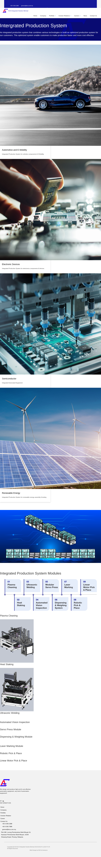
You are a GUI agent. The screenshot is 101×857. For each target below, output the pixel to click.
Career (2, 818)
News (85, 16)
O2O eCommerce (43, 850)
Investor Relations (64, 16)
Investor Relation (5, 815)
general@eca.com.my (27, 5)
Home (35, 16)
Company (43, 16)
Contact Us (93, 16)
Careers (77, 16)
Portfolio (52, 16)
